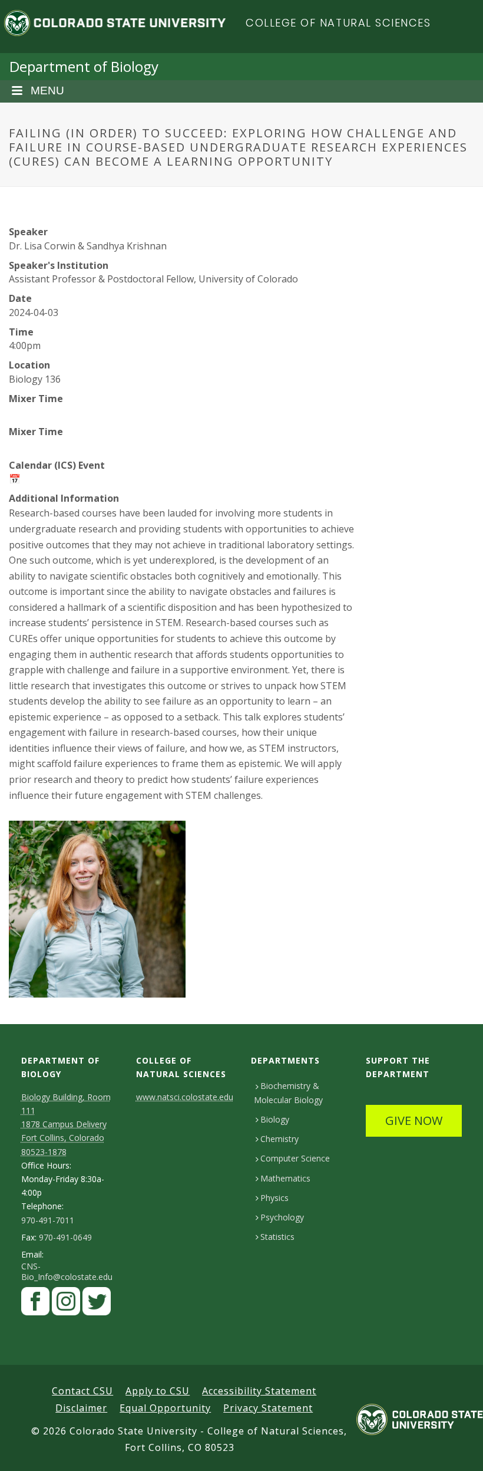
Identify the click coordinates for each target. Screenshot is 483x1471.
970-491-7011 (47, 1220)
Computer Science (295, 1158)
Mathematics (285, 1178)
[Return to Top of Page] (457, 1449)
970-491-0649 (65, 1237)
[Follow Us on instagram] (66, 1304)
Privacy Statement (268, 1407)
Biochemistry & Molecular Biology (288, 1092)
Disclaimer (81, 1407)
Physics (274, 1197)
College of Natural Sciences (338, 22)
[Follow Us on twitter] (96, 1304)
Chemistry (279, 1138)
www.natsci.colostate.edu (184, 1097)
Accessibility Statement (259, 1390)
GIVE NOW (413, 1120)
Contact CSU (82, 1390)
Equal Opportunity (165, 1407)
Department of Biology (83, 66)
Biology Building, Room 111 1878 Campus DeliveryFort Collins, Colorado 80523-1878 (66, 1124)
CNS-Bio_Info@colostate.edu (67, 1271)
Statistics (277, 1236)
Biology (274, 1119)
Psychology (282, 1217)
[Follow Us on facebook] (35, 1304)
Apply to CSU (157, 1390)
